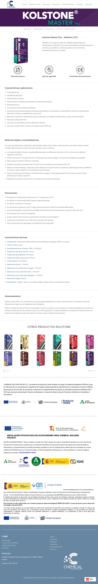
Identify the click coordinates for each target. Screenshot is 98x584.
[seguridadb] (49, 70)
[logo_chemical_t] (11, 4)
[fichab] (18, 70)
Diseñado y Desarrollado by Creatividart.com (49, 580)
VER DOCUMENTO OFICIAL (27, 453)
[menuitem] (24, 4)
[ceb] (80, 70)
